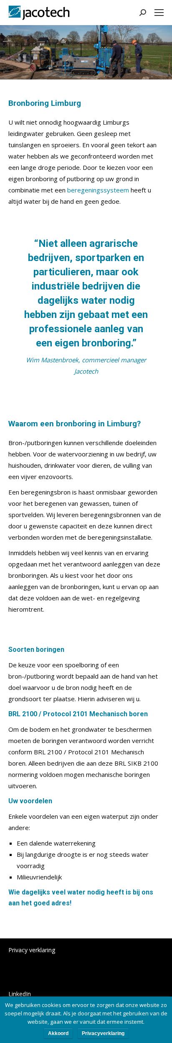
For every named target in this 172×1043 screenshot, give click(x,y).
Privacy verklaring (31, 950)
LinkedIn (19, 994)
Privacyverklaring (103, 1033)
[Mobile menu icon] (159, 12)
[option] (86, 306)
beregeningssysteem (98, 190)
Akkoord (58, 1033)
